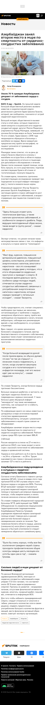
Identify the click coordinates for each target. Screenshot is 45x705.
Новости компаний (7, 680)
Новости (4, 618)
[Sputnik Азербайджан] (6, 16)
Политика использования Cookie (12, 672)
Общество (24, 618)
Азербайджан (14, 618)
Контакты (12, 666)
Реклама (30, 680)
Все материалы (11, 89)
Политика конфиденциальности (12, 669)
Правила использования (25, 666)
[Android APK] (7, 686)
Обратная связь (20, 680)
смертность (25, 623)
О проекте (4, 666)
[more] (41, 233)
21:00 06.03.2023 (7, 48)
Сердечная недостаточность (10, 623)
